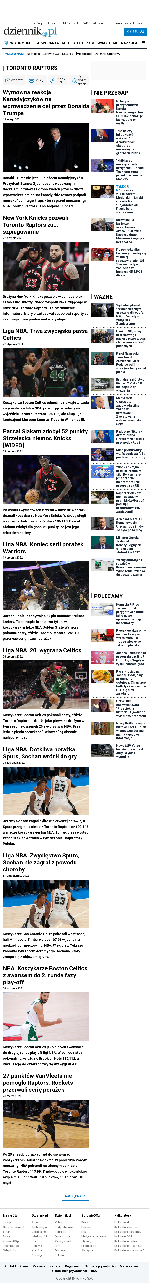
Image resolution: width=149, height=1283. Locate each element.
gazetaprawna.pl (124, 23)
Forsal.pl (8, 1236)
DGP (85, 23)
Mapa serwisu (130, 1266)
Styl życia (87, 1250)
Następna (73, 1196)
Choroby (86, 1241)
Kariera (55, 1266)
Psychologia (88, 1245)
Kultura (59, 1255)
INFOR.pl (38, 23)
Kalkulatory (122, 1215)
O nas (24, 1266)
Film (57, 1245)
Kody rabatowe (64, 1227)
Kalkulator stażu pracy (127, 1231)
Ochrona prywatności (100, 1266)
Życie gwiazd (63, 1241)
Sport (35, 1241)
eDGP (6, 1231)
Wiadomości (39, 1236)
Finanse (86, 1227)
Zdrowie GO (51, 54)
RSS (94, 1271)
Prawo (85, 1222)
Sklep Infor (9, 1250)
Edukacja (60, 1231)
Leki (83, 1231)
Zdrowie (37, 1245)
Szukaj (138, 32)
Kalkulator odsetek (125, 1241)
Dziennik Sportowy (107, 54)
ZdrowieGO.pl (101, 23)
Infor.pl (7, 1222)
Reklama (39, 1266)
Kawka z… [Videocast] (77, 54)
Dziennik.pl (40, 1215)
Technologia (39, 1227)
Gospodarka (39, 1231)
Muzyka (60, 1250)
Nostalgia (33, 54)
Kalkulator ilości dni (126, 1227)
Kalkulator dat (122, 1222)
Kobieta (59, 1222)
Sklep (140, 23)
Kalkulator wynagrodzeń (129, 1250)
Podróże (37, 1250)
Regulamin (72, 1266)
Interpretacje (11, 1245)
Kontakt (10, 1266)
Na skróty (10, 1215)
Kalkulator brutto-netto (128, 1245)
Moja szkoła (62, 1236)
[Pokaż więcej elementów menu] (143, 43)
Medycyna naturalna (94, 1236)
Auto (35, 1222)
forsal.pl (53, 23)
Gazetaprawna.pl (13, 1227)
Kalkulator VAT (123, 1236)
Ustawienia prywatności (69, 1271)
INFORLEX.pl (70, 23)
